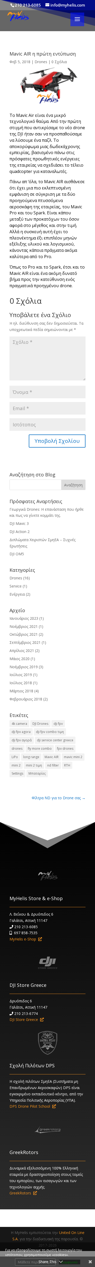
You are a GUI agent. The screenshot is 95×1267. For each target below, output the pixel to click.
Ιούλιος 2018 (21, 682)
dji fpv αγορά (22, 740)
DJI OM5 (17, 553)
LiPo (15, 757)
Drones (41, 61)
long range (31, 757)
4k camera (19, 723)
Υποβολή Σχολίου (57, 440)
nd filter (53, 765)
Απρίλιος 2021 (22, 650)
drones (17, 748)
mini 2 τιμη (34, 765)
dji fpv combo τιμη (50, 732)
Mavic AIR (52, 757)
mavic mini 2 (73, 757)
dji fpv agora (21, 732)
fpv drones (65, 748)
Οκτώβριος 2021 (24, 634)
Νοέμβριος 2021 (24, 626)
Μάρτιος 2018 (21, 690)
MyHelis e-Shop (24, 939)
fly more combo (40, 748)
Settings (17, 773)
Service (16, 586)
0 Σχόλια (59, 61)
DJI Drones (40, 723)
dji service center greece (55, 740)
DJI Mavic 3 (19, 523)
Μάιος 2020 (20, 658)
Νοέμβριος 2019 (24, 666)
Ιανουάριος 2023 (24, 618)
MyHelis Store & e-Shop (36, 898)
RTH (67, 765)
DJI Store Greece (28, 985)
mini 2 (16, 765)
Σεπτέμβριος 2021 (25, 642)
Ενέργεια (17, 594)
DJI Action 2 (20, 531)
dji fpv (58, 723)
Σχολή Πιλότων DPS (32, 1065)
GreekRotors (24, 1152)
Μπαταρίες (37, 773)
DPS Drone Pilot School (31, 1106)
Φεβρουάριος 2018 (26, 699)
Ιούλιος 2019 (21, 674)
